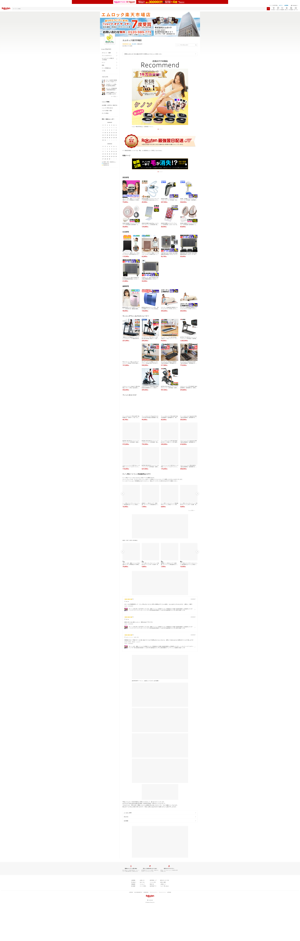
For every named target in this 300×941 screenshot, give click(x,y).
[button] (294, 5)
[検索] (268, 8)
